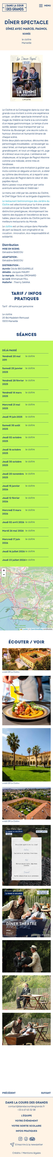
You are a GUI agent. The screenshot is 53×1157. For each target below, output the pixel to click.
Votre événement (26, 1120)
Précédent (9, 1093)
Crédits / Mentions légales (26, 1153)
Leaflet (25, 629)
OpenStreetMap (37, 629)
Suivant (46, 1093)
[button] (4, 570)
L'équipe (26, 1115)
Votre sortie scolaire (26, 1125)
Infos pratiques (26, 1130)
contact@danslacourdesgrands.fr (26, 1106)
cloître (8, 226)
